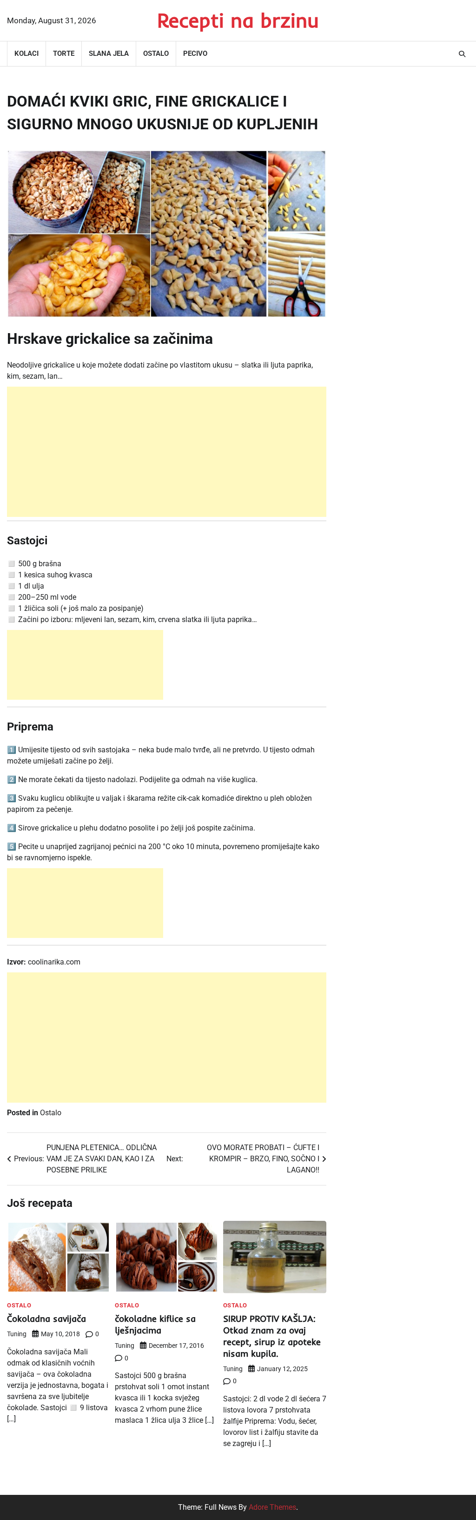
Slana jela (109, 53)
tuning (16, 1334)
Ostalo (156, 53)
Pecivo (195, 53)
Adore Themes (272, 1507)
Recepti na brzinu (238, 20)
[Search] (462, 54)
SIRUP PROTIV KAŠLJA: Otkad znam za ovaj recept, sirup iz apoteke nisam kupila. (272, 1336)
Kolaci (26, 53)
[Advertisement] (166, 452)
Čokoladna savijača (46, 1318)
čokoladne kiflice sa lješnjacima (155, 1324)
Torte (63, 53)
